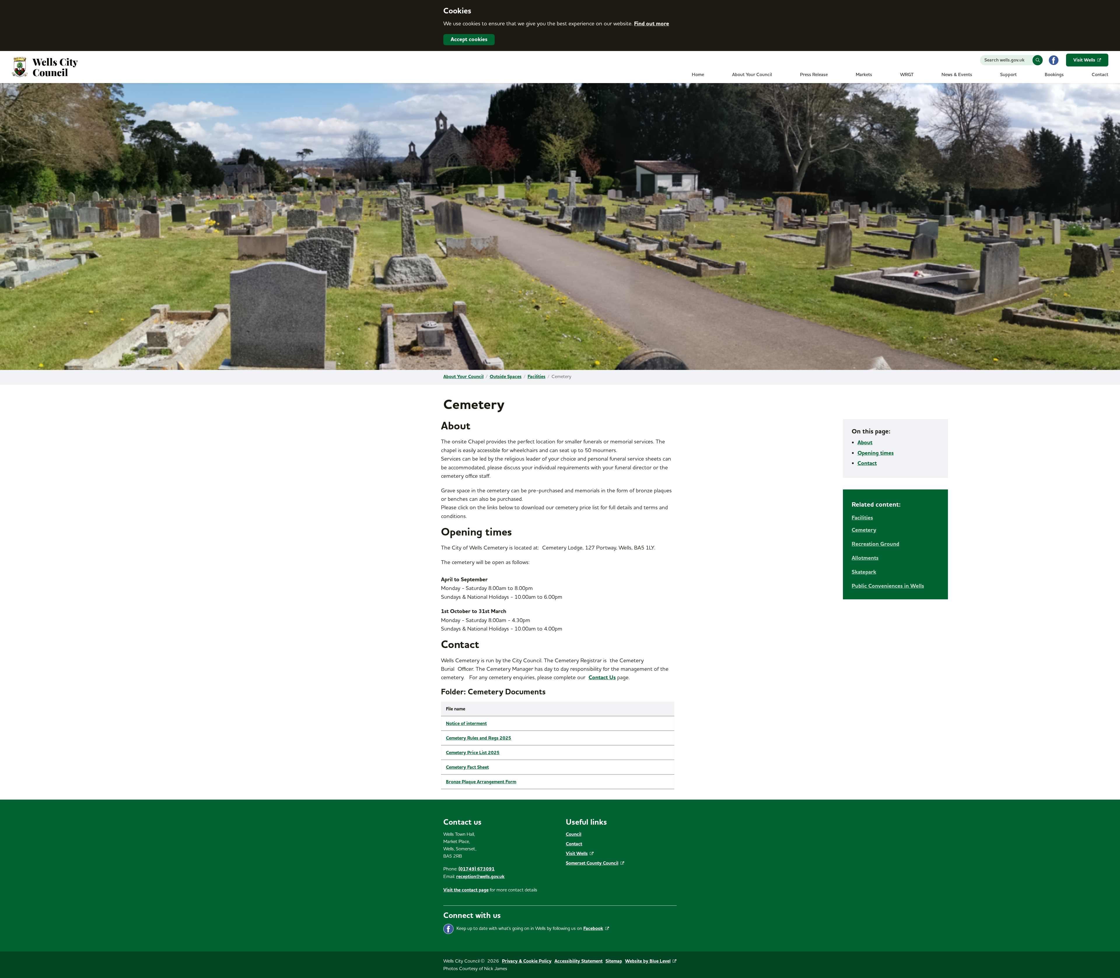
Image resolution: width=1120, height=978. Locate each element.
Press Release (814, 75)
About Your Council (752, 75)
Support (1008, 75)
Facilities (536, 376)
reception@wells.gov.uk (480, 876)
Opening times (876, 453)
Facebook (593, 928)
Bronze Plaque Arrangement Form (481, 782)
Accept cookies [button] (469, 39)
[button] (1037, 60)
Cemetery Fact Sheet (467, 767)
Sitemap (614, 961)
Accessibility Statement (578, 961)
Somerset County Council (592, 863)
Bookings (1054, 75)
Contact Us (602, 677)
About (865, 442)
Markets (864, 75)
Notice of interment (466, 723)
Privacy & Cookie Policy (527, 961)
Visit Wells (1084, 60)
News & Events (957, 75)
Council (573, 834)
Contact (1100, 75)
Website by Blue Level (648, 961)
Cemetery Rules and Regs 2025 (478, 738)
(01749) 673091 (477, 869)
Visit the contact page (466, 890)
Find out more (651, 23)
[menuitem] (698, 76)
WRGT (907, 75)
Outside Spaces (506, 376)
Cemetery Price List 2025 (473, 752)
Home (698, 75)
